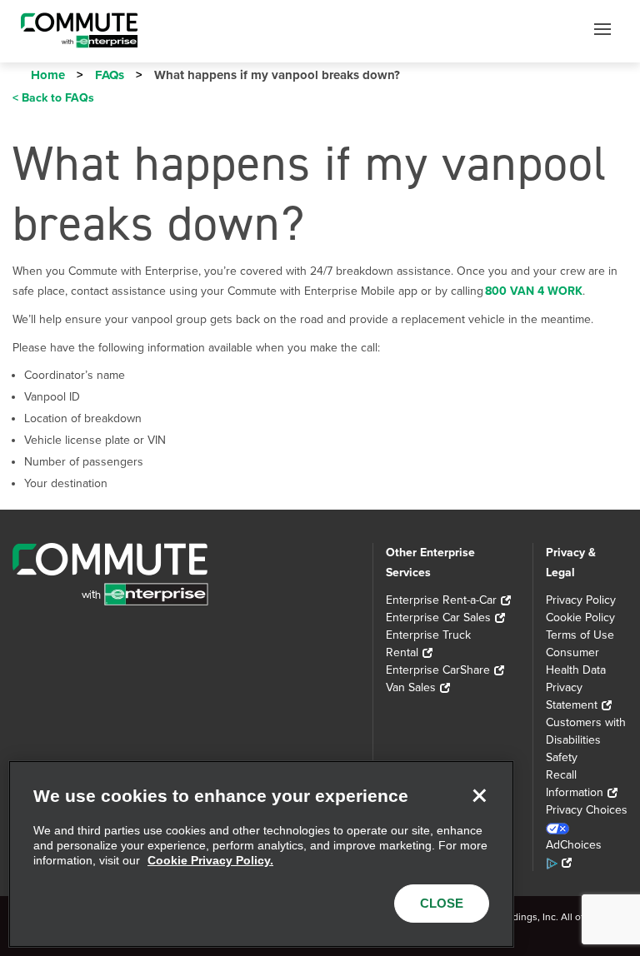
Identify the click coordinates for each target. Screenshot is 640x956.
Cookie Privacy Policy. (210, 860)
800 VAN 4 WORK (533, 291)
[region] (261, 854)
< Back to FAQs (53, 98)
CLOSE (441, 903)
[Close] (479, 795)
